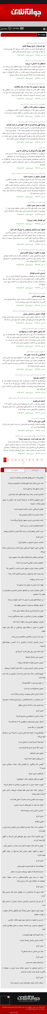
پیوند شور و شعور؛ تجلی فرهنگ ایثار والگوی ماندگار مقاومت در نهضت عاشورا (24, 912)
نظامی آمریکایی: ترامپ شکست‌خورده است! (28, 509)
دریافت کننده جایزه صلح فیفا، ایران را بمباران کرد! (26, 983)
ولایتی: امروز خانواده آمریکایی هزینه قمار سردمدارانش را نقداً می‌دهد (24, 550)
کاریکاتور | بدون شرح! (36, 773)
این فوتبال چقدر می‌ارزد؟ (36, 220)
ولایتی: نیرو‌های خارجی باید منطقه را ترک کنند (28, 622)
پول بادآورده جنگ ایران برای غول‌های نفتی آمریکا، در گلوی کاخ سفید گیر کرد (24, 838)
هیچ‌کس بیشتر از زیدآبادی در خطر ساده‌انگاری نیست (25, 616)
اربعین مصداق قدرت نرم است (33, 688)
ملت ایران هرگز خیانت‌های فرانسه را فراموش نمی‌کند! (25, 483)
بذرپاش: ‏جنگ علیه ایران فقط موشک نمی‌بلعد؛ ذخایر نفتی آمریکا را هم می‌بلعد (24, 792)
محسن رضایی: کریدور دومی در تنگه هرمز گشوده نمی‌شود (24, 668)
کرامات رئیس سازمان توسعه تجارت (31, 940)
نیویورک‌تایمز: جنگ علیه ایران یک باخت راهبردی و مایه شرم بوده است (24, 675)
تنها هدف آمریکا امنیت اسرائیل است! (31, 742)
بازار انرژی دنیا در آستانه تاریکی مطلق (31, 705)
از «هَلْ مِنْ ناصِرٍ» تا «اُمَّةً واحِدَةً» (32, 683)
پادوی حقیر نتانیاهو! (36, 753)
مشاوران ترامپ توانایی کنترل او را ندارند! (29, 562)
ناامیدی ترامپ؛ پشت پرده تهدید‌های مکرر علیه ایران (26, 494)
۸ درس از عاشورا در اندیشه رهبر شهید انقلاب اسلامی (25, 920)
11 (42, 460)
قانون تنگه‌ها (39, 821)
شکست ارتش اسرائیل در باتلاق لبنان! (30, 542)
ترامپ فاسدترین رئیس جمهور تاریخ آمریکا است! (26, 520)
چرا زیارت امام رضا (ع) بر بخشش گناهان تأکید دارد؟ (25, 574)
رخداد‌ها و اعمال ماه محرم (34, 962)
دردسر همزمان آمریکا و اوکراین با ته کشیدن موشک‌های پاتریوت (24, 644)
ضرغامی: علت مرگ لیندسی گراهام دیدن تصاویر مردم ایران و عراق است (24, 829)
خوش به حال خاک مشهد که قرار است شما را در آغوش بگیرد (23, 845)
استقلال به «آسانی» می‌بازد (35, 63)
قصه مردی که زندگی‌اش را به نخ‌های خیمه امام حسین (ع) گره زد (24, 894)
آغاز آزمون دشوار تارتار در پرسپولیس (32, 331)
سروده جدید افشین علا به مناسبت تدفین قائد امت (26, 799)
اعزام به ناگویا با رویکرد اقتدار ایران (32, 252)
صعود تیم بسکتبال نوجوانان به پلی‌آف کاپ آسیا (27, 229)
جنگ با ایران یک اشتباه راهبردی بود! (31, 514)
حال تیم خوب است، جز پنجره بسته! (31, 439)
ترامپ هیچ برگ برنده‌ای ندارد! (33, 489)
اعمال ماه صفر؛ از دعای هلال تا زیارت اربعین (28, 805)
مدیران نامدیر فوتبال (37, 273)
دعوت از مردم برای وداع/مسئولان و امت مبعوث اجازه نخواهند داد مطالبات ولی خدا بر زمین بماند (24, 879)
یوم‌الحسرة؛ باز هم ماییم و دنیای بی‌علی (30, 866)
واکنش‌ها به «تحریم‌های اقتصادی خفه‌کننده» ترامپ (26, 477)
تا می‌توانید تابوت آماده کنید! (33, 758)
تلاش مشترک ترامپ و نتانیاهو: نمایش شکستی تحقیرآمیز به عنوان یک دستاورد (24, 592)
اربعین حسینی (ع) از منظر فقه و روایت (30, 662)
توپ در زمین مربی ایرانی (36, 205)
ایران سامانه (6, 1012)
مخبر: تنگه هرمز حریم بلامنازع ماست (31, 747)
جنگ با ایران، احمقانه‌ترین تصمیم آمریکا (29, 716)
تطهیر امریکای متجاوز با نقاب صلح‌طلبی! (30, 779)
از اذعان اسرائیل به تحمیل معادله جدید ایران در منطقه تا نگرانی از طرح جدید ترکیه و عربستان (24, 970)
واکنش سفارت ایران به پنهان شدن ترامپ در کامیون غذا (24, 568)
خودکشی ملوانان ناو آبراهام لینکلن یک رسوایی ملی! (26, 557)
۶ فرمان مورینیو (39, 377)
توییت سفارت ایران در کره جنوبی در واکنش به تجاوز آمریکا (23, 784)
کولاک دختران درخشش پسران (34, 314)
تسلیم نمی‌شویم (39, 401)
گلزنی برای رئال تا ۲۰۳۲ (36, 421)
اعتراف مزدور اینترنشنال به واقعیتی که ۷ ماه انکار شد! (26, 721)
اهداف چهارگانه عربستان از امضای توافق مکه (28, 605)
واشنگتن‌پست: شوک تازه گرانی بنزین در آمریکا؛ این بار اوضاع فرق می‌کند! (24, 735)
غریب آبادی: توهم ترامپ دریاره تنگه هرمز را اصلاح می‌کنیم (23, 531)
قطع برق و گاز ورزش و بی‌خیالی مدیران (30, 150)
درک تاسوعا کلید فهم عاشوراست (32, 935)
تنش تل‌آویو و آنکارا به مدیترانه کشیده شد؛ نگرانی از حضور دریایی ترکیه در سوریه (24, 502)
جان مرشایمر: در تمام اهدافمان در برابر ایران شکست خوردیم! (23, 699)
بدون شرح (39, 537)
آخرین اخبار (35, 470)
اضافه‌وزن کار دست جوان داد (34, 354)
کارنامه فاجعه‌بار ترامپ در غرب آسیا (31, 525)
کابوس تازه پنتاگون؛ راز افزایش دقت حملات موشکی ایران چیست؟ (24, 766)
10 (37, 460)
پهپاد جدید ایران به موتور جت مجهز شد (30, 585)
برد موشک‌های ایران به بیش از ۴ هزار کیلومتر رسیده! (25, 599)
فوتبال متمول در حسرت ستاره (34, 176)
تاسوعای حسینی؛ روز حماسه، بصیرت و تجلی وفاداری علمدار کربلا (24, 927)
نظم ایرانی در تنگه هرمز (35, 727)
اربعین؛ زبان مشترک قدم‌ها (34, 657)
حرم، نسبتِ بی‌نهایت (36, 579)
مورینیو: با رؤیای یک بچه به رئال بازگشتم (29, 86)
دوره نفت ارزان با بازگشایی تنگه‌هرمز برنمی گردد (27, 636)
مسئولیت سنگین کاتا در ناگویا (34, 107)
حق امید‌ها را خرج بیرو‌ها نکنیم (33, 46)
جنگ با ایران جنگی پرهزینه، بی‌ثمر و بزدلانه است (27, 694)
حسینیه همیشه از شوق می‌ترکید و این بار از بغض (27, 871)
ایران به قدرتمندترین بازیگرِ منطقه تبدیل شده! (28, 611)
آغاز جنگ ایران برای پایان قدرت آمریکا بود (29, 651)
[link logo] (19, 11)
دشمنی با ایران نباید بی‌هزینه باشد (32, 810)
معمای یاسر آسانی (38, 296)
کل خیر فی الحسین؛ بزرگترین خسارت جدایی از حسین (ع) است (24, 903)
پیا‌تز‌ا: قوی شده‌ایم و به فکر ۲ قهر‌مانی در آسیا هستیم (25, 124)
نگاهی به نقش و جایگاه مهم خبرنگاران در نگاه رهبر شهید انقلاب (24, 629)
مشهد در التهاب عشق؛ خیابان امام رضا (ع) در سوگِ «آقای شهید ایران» (24, 853)
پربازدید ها (14, 470)
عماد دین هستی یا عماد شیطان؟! (32, 951)
